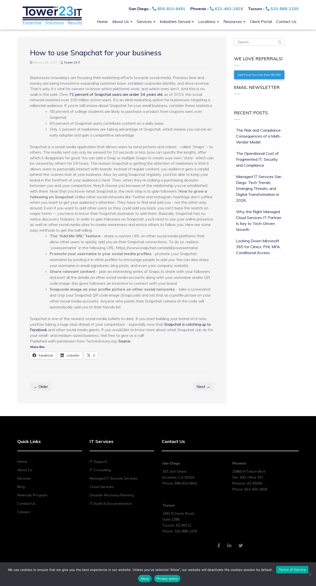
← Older (41, 386)
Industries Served (175, 21)
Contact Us (286, 21)
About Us (121, 21)
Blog (21, 487)
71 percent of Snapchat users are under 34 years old (115, 94)
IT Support (98, 461)
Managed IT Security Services (113, 478)
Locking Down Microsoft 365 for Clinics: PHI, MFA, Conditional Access (258, 246)
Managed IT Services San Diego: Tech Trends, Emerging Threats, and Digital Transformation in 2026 (258, 188)
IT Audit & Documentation (111, 503)
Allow (144, 579)
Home (102, 21)
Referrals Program (32, 495)
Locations (207, 21)
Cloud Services (102, 487)
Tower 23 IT (72, 62)
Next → (203, 386)
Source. (124, 341)
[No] (309, 574)
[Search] (279, 42)
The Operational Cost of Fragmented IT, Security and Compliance (257, 159)
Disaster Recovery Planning (112, 495)
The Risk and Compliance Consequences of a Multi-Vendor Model (258, 136)
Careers (23, 512)
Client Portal (261, 21)
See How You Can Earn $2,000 (259, 75)
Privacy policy (167, 579)
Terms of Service (292, 569)
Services (145, 21)
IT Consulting (100, 470)
